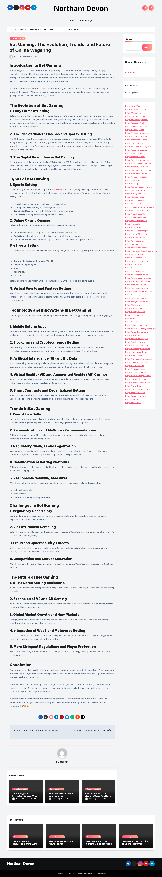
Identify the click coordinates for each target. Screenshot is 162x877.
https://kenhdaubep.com (136, 325)
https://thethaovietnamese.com (139, 359)
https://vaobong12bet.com (136, 167)
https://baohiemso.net (135, 271)
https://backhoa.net (134, 264)
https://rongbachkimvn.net (136, 126)
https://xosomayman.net (136, 150)
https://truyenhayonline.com (137, 382)
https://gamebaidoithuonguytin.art (140, 207)
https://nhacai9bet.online (136, 247)
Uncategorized (17, 38)
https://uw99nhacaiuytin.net (137, 173)
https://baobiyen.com (134, 268)
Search (129, 39)
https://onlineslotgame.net (136, 119)
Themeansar (100, 873)
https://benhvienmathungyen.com (140, 281)
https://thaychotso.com (135, 258)
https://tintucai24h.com (135, 369)
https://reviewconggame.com (138, 133)
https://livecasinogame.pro (136, 231)
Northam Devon (81, 8)
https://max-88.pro (133, 244)
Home (72, 20)
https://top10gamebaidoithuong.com (141, 251)
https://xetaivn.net (133, 402)
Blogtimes (88, 873)
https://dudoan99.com (135, 204)
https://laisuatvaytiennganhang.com (141, 328)
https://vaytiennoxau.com (136, 389)
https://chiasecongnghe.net (137, 288)
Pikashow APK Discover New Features (60, 794)
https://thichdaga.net (134, 129)
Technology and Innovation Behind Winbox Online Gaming (25, 796)
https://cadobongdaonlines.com (139, 170)
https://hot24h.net (133, 322)
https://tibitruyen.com (134, 365)
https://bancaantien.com (136, 140)
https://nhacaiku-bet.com (136, 210)
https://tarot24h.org (134, 355)
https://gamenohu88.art (135, 217)
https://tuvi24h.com (134, 386)
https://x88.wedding (133, 153)
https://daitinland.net (134, 305)
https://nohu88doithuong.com (138, 146)
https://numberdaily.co (135, 342)
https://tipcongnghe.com (136, 372)
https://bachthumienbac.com (138, 160)
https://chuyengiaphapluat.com (138, 291)
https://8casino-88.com (135, 109)
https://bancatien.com (135, 156)
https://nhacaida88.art (135, 200)
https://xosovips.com (134, 183)
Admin (19, 56)
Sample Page (86, 20)
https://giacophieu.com (135, 311)
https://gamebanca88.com (136, 214)
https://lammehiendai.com (136, 332)
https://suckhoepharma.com (137, 348)
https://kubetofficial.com (136, 234)
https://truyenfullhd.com (135, 379)
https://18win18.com (133, 106)
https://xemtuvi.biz (133, 399)
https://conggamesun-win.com (138, 187)
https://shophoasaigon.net (136, 345)
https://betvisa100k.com (135, 285)
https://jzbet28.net (133, 227)
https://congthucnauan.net (137, 301)
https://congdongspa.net (136, 298)
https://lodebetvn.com (135, 237)
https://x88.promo (133, 180)
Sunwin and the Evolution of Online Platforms (135, 842)
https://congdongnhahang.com (138, 295)
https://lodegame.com (134, 241)
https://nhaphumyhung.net (136, 338)
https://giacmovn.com (134, 308)
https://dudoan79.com (135, 197)
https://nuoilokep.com (134, 254)
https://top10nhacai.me (135, 116)
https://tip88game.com (135, 193)
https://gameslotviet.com (136, 220)
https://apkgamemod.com (136, 261)
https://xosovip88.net (134, 123)
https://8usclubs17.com (135, 113)
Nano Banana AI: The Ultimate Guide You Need (98, 794)
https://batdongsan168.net (137, 274)
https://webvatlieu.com (135, 392)
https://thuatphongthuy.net (137, 362)
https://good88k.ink (133, 224)
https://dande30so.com (135, 190)
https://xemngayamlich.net (136, 396)
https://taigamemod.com (136, 352)
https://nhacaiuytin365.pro (137, 177)
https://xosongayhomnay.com (138, 163)
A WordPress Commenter (136, 69)
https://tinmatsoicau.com (136, 136)
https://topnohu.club (134, 143)
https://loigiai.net (132, 335)
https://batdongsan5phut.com (138, 278)
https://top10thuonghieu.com (138, 375)
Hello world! (130, 72)
